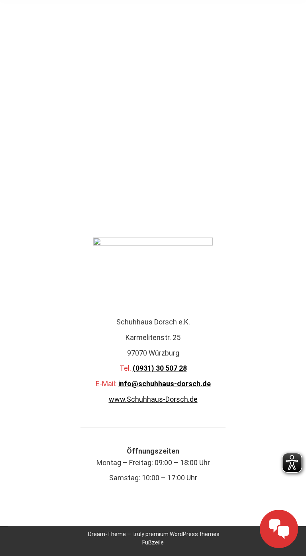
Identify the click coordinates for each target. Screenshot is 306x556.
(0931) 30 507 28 (160, 368)
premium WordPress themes (182, 534)
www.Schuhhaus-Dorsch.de (153, 399)
